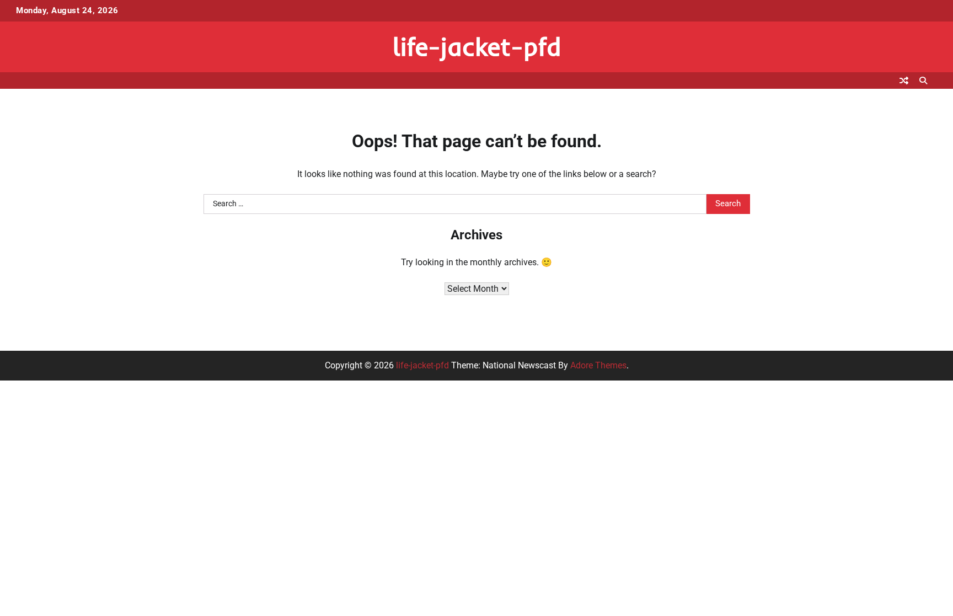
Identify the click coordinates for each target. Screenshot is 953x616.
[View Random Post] (904, 80)
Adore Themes (598, 365)
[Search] (923, 80)
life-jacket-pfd (476, 46)
